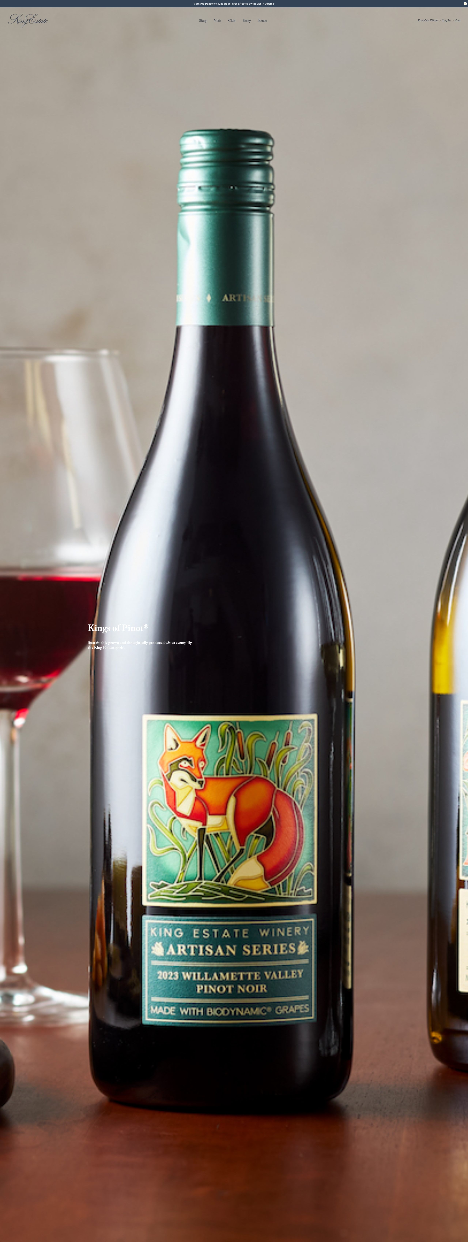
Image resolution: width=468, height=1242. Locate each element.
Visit (217, 21)
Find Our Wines (428, 21)
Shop (203, 21)
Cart (458, 21)
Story (247, 21)
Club (231, 21)
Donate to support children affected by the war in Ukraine (239, 3)
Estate (262, 21)
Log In (446, 21)
